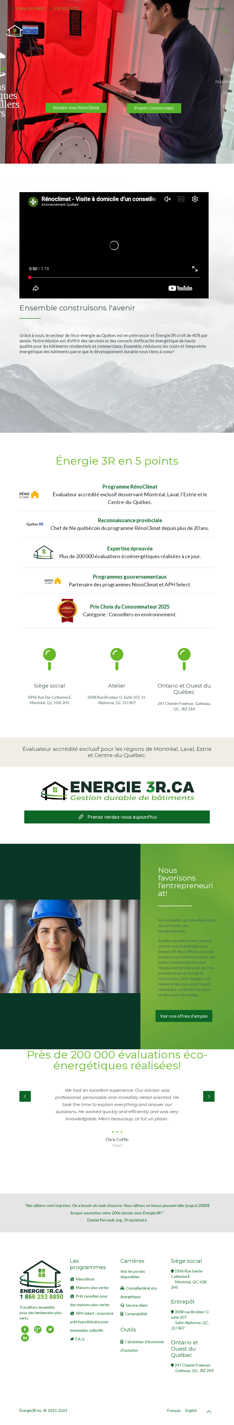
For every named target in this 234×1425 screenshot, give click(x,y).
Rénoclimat (85, 1279)
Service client (137, 1305)
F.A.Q (79, 1339)
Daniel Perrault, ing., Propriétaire (117, 1212)
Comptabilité (136, 1314)
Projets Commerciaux (154, 108)
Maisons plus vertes (92, 1287)
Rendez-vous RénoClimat (76, 107)
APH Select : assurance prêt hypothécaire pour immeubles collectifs (91, 1322)
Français (202, 8)
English (219, 8)
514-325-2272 (66, 8)
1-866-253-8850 (30, 8)
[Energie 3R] (14, 30)
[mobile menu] (225, 30)
